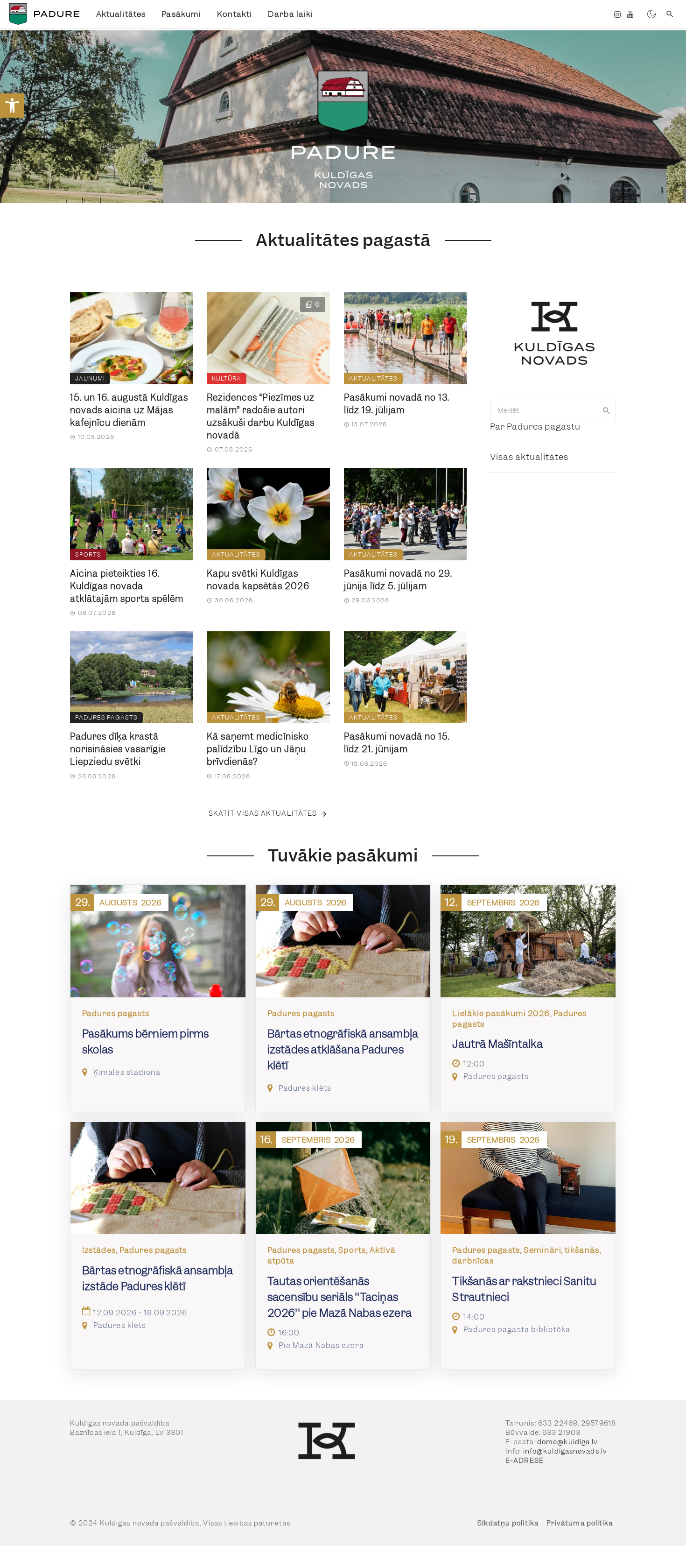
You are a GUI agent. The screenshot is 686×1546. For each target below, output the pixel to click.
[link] (12, 105)
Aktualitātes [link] (121, 14)
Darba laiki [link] (290, 14)
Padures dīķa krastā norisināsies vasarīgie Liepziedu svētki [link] (118, 749)
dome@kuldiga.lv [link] (567, 1442)
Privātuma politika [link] (579, 1523)
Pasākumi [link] (181, 14)
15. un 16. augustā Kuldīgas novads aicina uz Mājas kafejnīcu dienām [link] (129, 410)
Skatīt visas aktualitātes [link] (263, 813)
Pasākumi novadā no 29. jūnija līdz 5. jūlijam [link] (398, 580)
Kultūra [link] (226, 378)
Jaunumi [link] (90, 378)
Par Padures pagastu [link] (535, 426)
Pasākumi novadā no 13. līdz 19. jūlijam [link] (396, 404)
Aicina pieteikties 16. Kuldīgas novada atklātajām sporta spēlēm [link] (126, 586)
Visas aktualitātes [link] (529, 457)
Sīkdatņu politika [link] (508, 1523)
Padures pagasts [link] (106, 717)
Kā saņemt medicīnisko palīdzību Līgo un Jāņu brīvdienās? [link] (258, 749)
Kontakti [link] (234, 14)
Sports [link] (88, 554)
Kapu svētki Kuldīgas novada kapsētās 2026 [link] (258, 580)
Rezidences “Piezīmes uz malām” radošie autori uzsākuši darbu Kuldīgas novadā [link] (261, 416)
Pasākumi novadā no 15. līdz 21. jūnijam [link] (397, 743)
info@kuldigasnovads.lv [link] (565, 1451)
